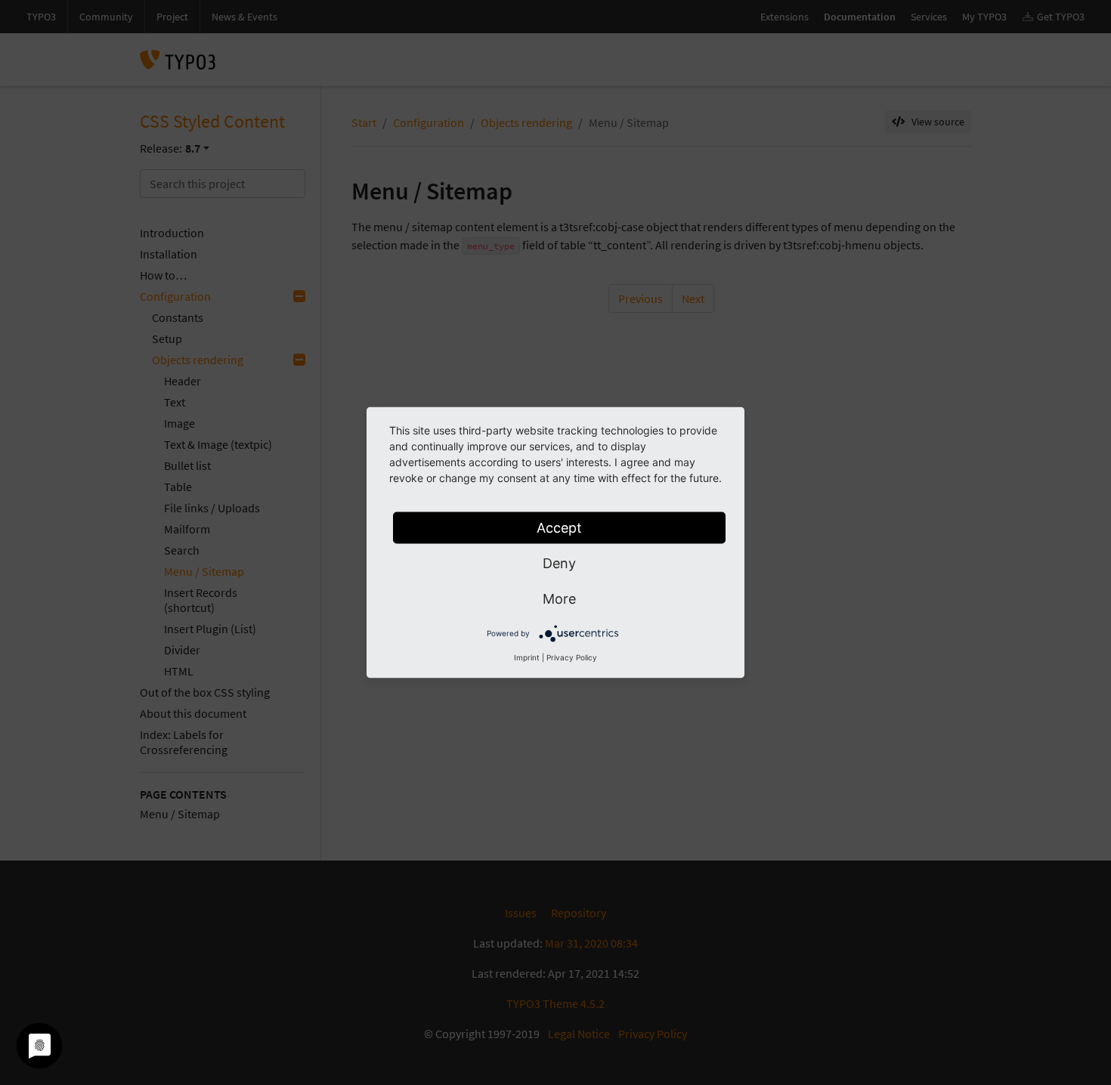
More (559, 599)
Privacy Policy (571, 657)
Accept (559, 528)
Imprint (527, 657)
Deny (559, 563)
